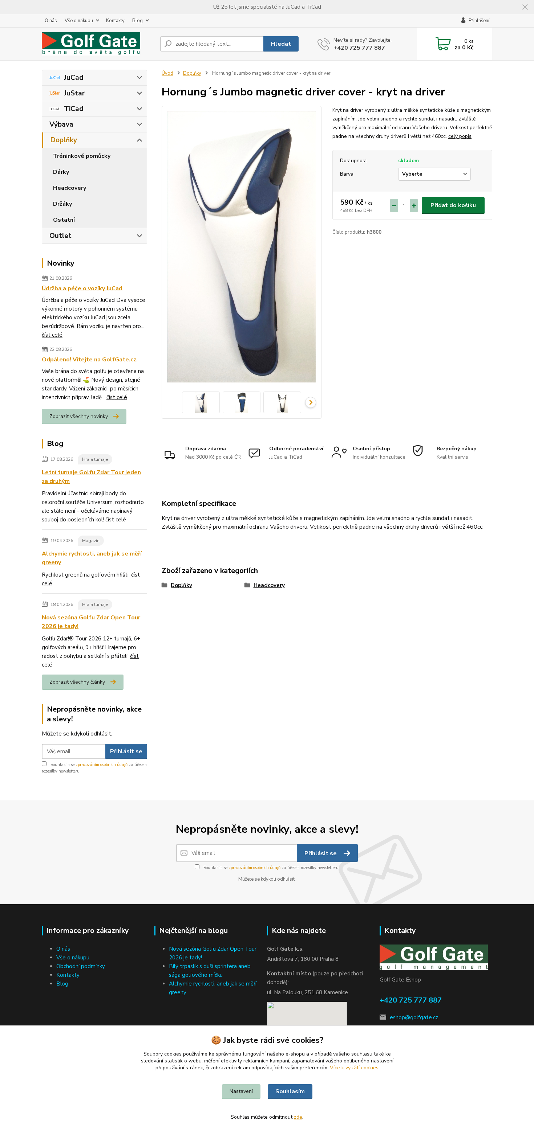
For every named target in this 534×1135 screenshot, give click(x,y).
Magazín (91, 541)
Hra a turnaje (95, 459)
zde (298, 1117)
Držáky (62, 204)
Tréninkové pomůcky (81, 156)
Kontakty (115, 20)
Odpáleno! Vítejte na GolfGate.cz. (90, 360)
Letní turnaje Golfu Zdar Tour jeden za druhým (91, 476)
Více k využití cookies (354, 1067)
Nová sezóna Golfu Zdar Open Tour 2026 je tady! (91, 622)
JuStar (74, 93)
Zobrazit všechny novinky (78, 416)
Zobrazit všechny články (77, 682)
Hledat (281, 44)
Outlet (60, 236)
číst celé (52, 335)
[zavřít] (525, 7)
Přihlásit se (126, 751)
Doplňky (63, 140)
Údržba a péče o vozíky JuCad (82, 288)
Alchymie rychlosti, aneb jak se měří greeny (92, 558)
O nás (51, 20)
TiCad (74, 109)
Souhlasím (290, 1091)
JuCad (74, 77)
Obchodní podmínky (80, 966)
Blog (137, 20)
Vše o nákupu (79, 20)
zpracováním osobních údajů (102, 764)
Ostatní (64, 220)
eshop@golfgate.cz (414, 1017)
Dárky (61, 172)
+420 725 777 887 (359, 48)
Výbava (61, 124)
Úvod (167, 73)
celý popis (460, 136)
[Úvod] (98, 44)
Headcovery (69, 188)
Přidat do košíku (453, 205)
